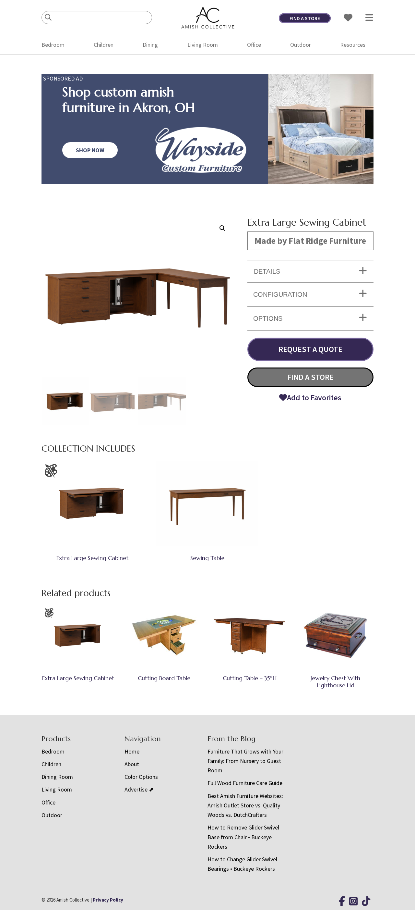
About (131, 764)
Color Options (141, 776)
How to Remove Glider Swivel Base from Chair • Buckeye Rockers (243, 837)
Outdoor (300, 44)
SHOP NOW (90, 150)
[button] (222, 228)
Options (267, 318)
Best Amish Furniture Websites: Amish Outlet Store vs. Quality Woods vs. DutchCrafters (245, 805)
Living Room (202, 44)
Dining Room (57, 776)
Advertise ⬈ (139, 789)
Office (254, 44)
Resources (352, 44)
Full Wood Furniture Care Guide (245, 783)
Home (131, 751)
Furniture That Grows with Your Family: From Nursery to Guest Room (245, 761)
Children (103, 44)
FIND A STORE (305, 18)
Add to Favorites (314, 397)
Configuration (280, 294)
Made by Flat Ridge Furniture (310, 240)
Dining (150, 44)
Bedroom (53, 44)
